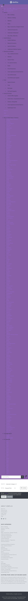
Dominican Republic (11, 201)
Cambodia (9, 172)
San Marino (9, 362)
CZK (7, 448)
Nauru (8, 322)
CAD (7, 443)
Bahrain (8, 144)
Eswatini (8, 389)
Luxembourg (9, 289)
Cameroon (9, 173)
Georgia (8, 228)
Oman (8, 337)
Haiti (8, 246)
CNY (8, 446)
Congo (8, 187)
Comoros (8, 185)
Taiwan (8, 395)
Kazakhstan (9, 268)
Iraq (7, 257)
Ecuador (8, 206)
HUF (8, 455)
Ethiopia (8, 215)
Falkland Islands (10, 216)
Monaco (8, 312)
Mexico (8, 308)
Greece (8, 232)
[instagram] (5, 518)
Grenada (8, 235)
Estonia (8, 213)
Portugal (8, 351)
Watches (9, 20)
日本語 (8, 436)
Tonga (8, 402)
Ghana (8, 229)
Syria (8, 393)
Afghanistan (9, 128)
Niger (8, 331)
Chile (8, 181)
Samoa (8, 361)
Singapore (9, 371)
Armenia (8, 138)
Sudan (8, 386)
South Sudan (9, 382)
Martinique (9, 303)
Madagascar (9, 293)
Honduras (9, 247)
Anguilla (8, 134)
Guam (8, 238)
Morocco (8, 317)
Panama (8, 342)
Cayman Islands (10, 176)
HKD (8, 454)
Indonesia (9, 255)
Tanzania (9, 398)
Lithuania (9, 287)
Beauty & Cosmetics (12, 43)
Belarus (8, 148)
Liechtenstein (10, 286)
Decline (10, 496)
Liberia (8, 283)
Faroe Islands (10, 218)
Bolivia (8, 157)
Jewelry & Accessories (13, 29)
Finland (8, 221)
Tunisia (8, 405)
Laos (8, 277)
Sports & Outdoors (12, 46)
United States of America (12, 119)
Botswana (9, 162)
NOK (8, 460)
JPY (7, 441)
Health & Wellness (12, 40)
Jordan (8, 266)
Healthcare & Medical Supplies (14, 49)
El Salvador (9, 209)
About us (6, 110)
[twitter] (3, 518)
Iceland (8, 252)
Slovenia (8, 374)
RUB (7, 466)
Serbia (8, 367)
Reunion (8, 355)
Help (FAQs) (3, 513)
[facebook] (1, 518)
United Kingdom (10, 123)
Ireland (8, 259)
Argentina (9, 136)
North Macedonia (10, 291)
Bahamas (9, 142)
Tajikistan (9, 396)
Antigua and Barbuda (11, 135)
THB (7, 470)
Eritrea (8, 212)
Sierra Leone (9, 370)
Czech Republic (10, 196)
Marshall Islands (10, 302)
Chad (8, 179)
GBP (7, 452)
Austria (8, 139)
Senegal (8, 365)
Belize (8, 151)
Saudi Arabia (9, 364)
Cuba (8, 193)
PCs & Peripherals (12, 68)
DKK (8, 449)
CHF (8, 445)
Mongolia (9, 314)
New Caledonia (10, 327)
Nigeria (8, 333)
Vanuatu (8, 418)
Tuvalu (8, 410)
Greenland (9, 234)
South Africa (9, 379)
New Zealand (9, 328)
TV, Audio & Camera (12, 62)
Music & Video (11, 59)
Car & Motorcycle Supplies (13, 77)
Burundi (8, 170)
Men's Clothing (11, 14)
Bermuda (9, 154)
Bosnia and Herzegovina (12, 160)
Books (9, 65)
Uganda (8, 411)
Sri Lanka (9, 384)
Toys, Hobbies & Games (13, 53)
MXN (8, 458)
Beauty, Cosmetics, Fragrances (8, 540)
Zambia (8, 424)
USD (7, 473)
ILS (7, 457)
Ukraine (8, 412)
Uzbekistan (9, 417)
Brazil (8, 163)
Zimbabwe (9, 426)
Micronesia (9, 309)
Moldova (8, 311)
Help (5, 113)
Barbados (9, 147)
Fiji (7, 219)
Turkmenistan (10, 408)
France (8, 126)
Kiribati (8, 271)
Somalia (8, 377)
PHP (7, 463)
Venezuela (9, 420)
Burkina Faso (9, 169)
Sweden (8, 390)
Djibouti (8, 198)
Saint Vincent (9, 429)
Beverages (10, 88)
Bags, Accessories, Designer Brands (16, 26)
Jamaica (8, 265)
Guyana (8, 244)
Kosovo (8, 272)
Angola (8, 132)
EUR (7, 451)
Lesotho (8, 281)
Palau (8, 340)
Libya (8, 284)
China (8, 182)
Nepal (8, 324)
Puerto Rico (9, 352)
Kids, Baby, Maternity (12, 35)
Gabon (8, 225)
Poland (8, 349)
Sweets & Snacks (11, 82)
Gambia (8, 227)
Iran (7, 256)
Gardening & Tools (12, 107)
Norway (8, 336)
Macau (8, 290)
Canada (8, 120)
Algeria (8, 131)
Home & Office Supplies (13, 95)
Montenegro (9, 315)
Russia (8, 358)
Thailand (8, 399)
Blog (2, 516)
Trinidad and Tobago (11, 404)
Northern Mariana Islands (12, 334)
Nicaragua (9, 330)
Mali (7, 299)
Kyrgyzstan (9, 275)
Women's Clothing (12, 17)
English (8, 435)
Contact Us (6, 115)
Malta (8, 300)
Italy (7, 262)
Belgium (8, 150)
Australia (9, 122)
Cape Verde (9, 175)
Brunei (8, 166)
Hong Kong (9, 249)
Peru (8, 346)
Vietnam (8, 421)
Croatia (8, 191)
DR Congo (9, 203)
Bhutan (8, 156)
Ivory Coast (9, 263)
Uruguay (8, 415)
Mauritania (9, 305)
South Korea (9, 380)
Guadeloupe (9, 237)
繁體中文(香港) (10, 438)
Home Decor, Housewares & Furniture (16, 98)
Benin (8, 153)
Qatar (8, 353)
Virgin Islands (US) (11, 427)
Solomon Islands (10, 376)
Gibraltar (9, 231)
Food (9, 85)
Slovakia (8, 373)
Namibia (8, 321)
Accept (4, 496)
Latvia (8, 278)
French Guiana (10, 222)
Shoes (9, 23)
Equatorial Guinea (11, 210)
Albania (8, 129)
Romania (8, 356)
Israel (8, 261)
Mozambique (9, 318)
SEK (7, 467)
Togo (8, 401)
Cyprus (8, 194)
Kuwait (8, 274)
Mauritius (9, 306)
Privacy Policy (4, 511)
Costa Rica (9, 190)
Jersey (8, 432)
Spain (8, 383)
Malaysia (9, 296)
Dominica (9, 200)
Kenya (8, 269)
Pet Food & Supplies (12, 91)
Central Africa (10, 178)
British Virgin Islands (11, 165)
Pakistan (8, 339)
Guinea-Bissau (10, 243)
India (8, 253)
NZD (7, 461)
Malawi (8, 294)
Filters (24, 488)
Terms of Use (4, 510)
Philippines (9, 348)
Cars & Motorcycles (12, 74)
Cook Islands (9, 188)
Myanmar (9, 320)
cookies (6, 493)
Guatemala (9, 240)
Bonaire (8, 159)
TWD (8, 472)
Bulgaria (8, 167)
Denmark (9, 197)
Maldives (9, 297)
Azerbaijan (9, 141)
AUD (7, 442)
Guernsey (9, 430)
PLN (7, 464)
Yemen (8, 423)
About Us (3, 508)
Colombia (9, 184)
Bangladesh (9, 145)
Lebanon (8, 280)
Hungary (8, 250)
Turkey (8, 407)
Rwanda (8, 359)
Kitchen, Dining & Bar (12, 101)
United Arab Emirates (11, 414)
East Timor (9, 204)
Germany (9, 125)
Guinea (8, 241)
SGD (7, 469)
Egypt (8, 207)
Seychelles (9, 368)
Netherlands (9, 325)
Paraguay (9, 345)
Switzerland (9, 392)
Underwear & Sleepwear (13, 32)
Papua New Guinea (11, 343)
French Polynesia (10, 224)
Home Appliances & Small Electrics (15, 71)
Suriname (9, 387)
